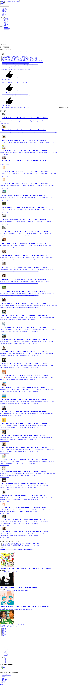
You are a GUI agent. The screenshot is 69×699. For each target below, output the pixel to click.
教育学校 (4, 11)
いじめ (5, 656)
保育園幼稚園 (5, 9)
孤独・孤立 (6, 30)
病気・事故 (6, 24)
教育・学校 (6, 21)
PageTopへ (2, 684)
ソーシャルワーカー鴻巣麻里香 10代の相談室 (8, 590)
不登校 (17, 590)
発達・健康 (6, 27)
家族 (3, 15)
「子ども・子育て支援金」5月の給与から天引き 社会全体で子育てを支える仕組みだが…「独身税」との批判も (21, 543)
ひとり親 (5, 650)
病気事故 (4, 14)
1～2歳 (5, 659)
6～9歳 (5, 661)
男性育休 (1, 609)
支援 (3, 13)
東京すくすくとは (5, 674)
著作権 (3, 681)
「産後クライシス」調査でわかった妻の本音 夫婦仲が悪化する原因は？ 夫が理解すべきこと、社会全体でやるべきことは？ (23, 60)
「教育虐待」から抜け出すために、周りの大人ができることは (12, 544)
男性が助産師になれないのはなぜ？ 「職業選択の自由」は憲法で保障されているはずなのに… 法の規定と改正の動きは (22, 57)
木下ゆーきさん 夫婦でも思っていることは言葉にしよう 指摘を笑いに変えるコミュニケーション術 (19, 59)
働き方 (3, 10)
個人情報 (3, 682)
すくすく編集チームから (14, 571)
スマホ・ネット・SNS (8, 654)
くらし (3, 12)
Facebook (3, 676)
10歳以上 (5, 42)
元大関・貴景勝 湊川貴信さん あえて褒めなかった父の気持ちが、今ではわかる (15, 63)
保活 (5, 651)
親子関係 (5, 652)
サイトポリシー (5, 680)
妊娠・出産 (6, 18)
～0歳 (5, 658)
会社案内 (3, 678)
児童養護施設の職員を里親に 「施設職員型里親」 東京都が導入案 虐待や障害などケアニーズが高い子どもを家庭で (21, 545)
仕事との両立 (6, 29)
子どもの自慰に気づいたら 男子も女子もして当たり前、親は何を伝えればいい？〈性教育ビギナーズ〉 (20, 58)
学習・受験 (8, 571)
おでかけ (5, 653)
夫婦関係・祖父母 (7, 28)
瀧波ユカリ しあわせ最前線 (5, 552)
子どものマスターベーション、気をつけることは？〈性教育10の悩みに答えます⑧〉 (16, 65)
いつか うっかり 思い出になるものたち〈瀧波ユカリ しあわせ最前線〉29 (14, 56)
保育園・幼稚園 (6, 19)
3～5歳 (5, 660)
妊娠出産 (4, 8)
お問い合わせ (4, 679)
